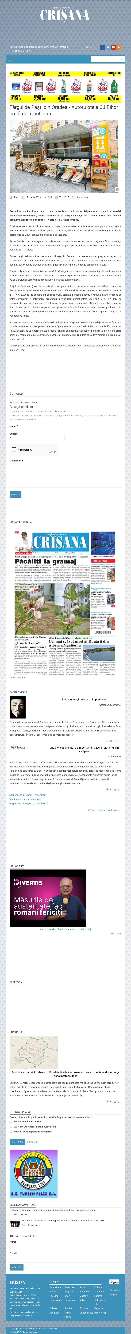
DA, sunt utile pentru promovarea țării (35, 1126)
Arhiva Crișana (17, 677)
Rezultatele (31, 1141)
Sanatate (99, 1291)
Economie (85, 1291)
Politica (53, 1291)
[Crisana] (65, 15)
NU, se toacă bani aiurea (27, 1121)
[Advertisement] (34, 838)
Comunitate (17, 1032)
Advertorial (100, 1312)
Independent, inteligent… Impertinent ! (28, 803)
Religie (83, 1300)
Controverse (18, 692)
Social (83, 1287)
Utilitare (53, 1308)
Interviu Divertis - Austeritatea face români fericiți (65, 929)
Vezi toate (116, 933)
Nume (14, 426)
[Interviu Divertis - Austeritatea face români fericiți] (65, 898)
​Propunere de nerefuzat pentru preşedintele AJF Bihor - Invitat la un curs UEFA (63, 1220)
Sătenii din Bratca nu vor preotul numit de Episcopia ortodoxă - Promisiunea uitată (53, 1210)
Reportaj (98, 1308)
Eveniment (70, 1287)
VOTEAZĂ (17, 1141)
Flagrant (69, 1291)
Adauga (16, 1267)
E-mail (13, 1253)
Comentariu (15, 460)
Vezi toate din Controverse (106, 810)
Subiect (14, 435)
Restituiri (54, 1312)
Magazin (84, 1295)
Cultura (98, 1287)
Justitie (68, 1308)
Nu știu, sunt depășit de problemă (33, 1131)
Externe (98, 1295)
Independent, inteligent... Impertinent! (84, 699)
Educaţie (54, 1295)
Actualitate (82, 197)
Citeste (114, 741)
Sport (67, 1295)
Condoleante (86, 1312)
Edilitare (84, 1308)
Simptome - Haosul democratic (25, 799)
